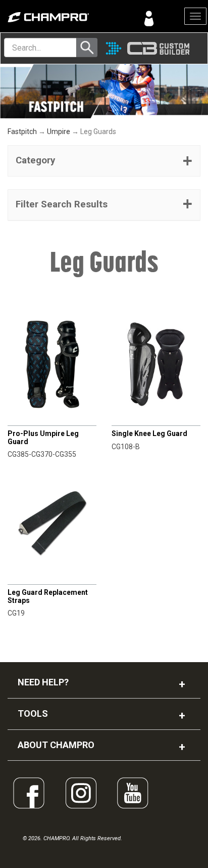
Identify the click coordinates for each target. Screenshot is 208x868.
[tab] (104, 161)
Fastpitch (22, 131)
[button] (104, 161)
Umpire (58, 131)
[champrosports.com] (52, 17)
